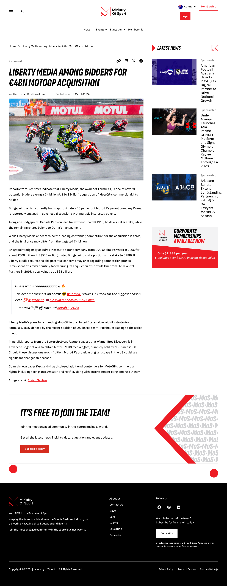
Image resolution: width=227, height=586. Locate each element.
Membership (208, 6)
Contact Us (116, 504)
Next (214, 473)
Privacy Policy (196, 543)
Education (116, 29)
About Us (114, 498)
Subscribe (167, 533)
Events (100, 29)
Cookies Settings (209, 569)
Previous (13, 469)
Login (185, 16)
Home (12, 46)
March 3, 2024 (68, 308)
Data (112, 517)
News (87, 29)
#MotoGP (74, 294)
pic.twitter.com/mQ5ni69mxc (72, 300)
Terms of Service (187, 569)
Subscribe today (35, 449)
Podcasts (115, 535)
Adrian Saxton (37, 380)
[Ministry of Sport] (113, 11)
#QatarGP (36, 300)
